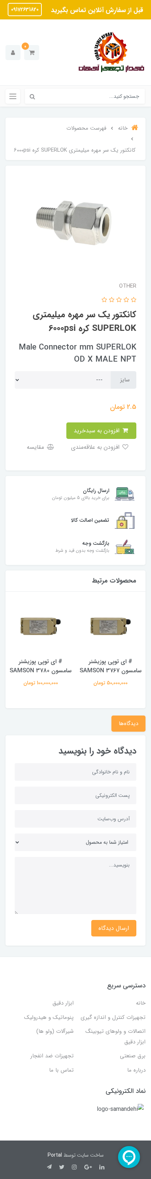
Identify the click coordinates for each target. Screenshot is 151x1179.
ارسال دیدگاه (114, 928)
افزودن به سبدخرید (97, 430)
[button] (31, 52)
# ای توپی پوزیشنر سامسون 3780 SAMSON (40, 666)
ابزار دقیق (63, 1003)
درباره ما (136, 1070)
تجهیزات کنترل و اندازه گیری (113, 1017)
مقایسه (36, 447)
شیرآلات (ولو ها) (55, 1031)
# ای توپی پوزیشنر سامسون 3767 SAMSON (110, 666)
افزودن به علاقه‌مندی (96, 447)
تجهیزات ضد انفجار (52, 1056)
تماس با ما (61, 1070)
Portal (55, 1155)
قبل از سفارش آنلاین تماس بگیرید (96, 10)
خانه (141, 1003)
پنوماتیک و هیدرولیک (49, 1017)
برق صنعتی (133, 1056)
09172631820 (24, 9)
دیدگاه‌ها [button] (128, 723)
